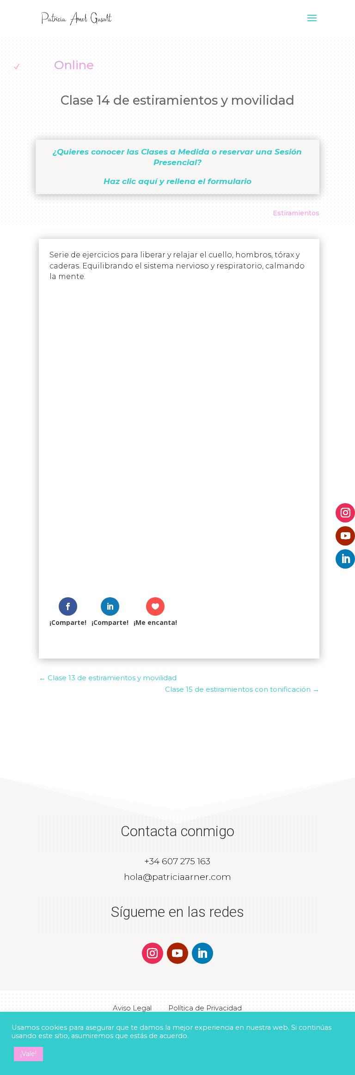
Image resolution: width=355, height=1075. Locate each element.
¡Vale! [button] (28, 1054)
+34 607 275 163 (177, 861)
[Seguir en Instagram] (345, 513)
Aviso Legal (132, 1008)
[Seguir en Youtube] (345, 536)
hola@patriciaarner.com (177, 877)
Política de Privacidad (205, 1008)
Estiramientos (296, 213)
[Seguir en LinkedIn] (345, 559)
